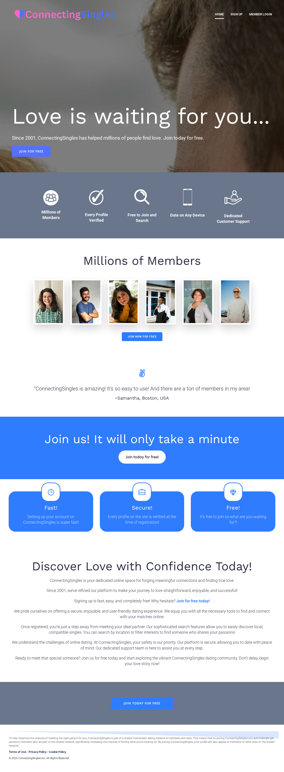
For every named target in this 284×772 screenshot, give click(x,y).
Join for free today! (193, 601)
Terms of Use (17, 752)
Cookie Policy (57, 752)
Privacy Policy (37, 752)
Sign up (237, 14)
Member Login (260, 14)
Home (219, 14)
